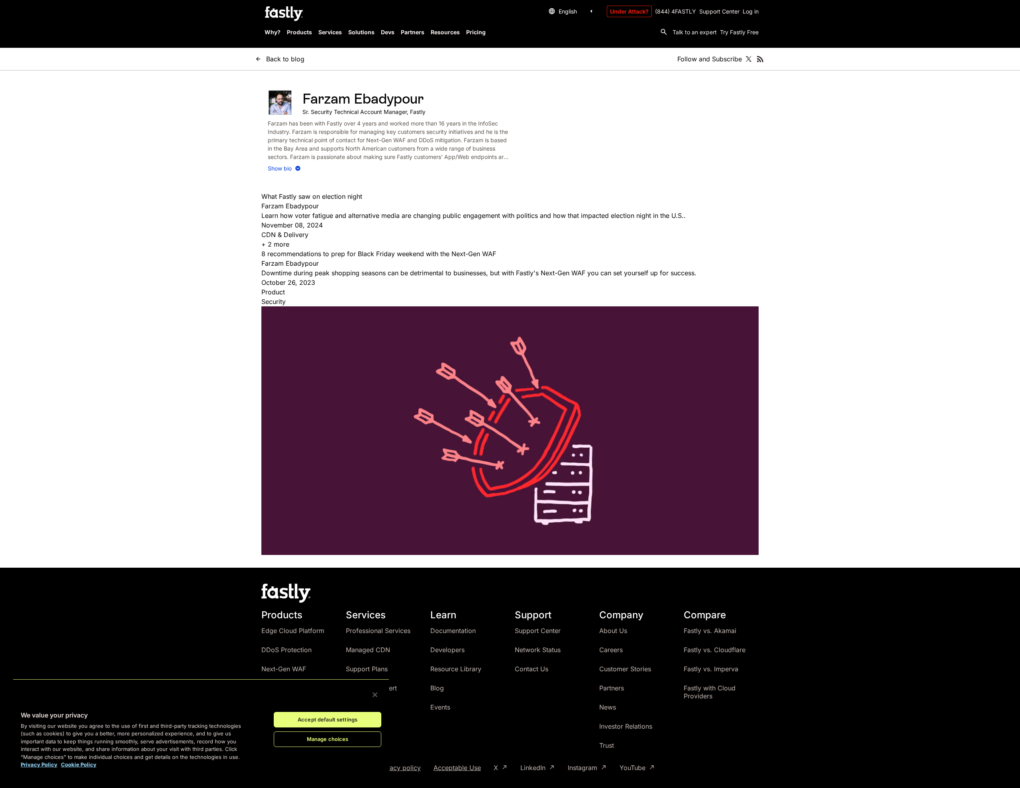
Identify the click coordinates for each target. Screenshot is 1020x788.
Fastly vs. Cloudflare (714, 650)
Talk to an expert (695, 32)
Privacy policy (399, 768)
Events (440, 707)
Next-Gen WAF (283, 669)
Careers (611, 650)
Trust (606, 745)
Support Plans (367, 669)
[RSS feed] (760, 59)
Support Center (719, 11)
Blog (437, 688)
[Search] (663, 31)
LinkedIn (532, 768)
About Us (613, 631)
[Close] (375, 695)
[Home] (283, 14)
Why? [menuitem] (272, 32)
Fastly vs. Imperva (711, 669)
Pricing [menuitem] (476, 32)
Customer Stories (625, 669)
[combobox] (571, 11)
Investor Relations (625, 726)
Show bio (280, 168)
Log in (751, 11)
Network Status (538, 650)
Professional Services (378, 631)
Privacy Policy (39, 764)
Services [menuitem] (330, 32)
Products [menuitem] (299, 32)
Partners (611, 688)
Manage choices (328, 739)
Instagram (582, 768)
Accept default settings (327, 719)
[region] (201, 727)
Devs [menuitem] (387, 32)
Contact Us (531, 669)
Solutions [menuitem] (361, 32)
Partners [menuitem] (412, 32)
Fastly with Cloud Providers (710, 692)
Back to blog (285, 59)
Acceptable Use (457, 768)
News (607, 707)
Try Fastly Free (739, 32)
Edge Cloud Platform (292, 631)
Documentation (453, 631)
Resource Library (455, 669)
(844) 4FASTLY (675, 11)
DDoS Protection (286, 650)
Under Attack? (629, 11)
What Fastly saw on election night (311, 196)
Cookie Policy (78, 764)
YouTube (632, 768)
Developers (447, 650)
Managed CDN (368, 650)
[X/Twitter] (748, 59)
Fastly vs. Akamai (710, 631)
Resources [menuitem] (445, 32)
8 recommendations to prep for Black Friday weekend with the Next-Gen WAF (378, 254)
